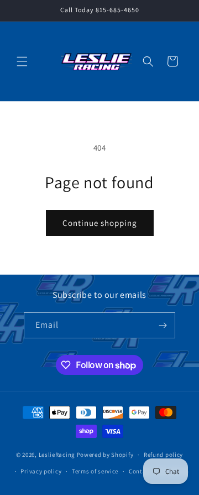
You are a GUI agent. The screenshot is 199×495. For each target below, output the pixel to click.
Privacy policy (40, 471)
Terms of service (95, 471)
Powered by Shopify (105, 454)
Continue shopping (99, 223)
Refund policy (163, 454)
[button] (22, 61)
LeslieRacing (57, 454)
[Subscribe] (162, 325)
